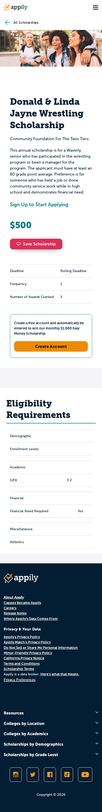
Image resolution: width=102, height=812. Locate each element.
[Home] (15, 7)
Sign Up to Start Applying (39, 204)
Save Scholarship (39, 244)
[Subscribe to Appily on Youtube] (85, 774)
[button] (20, 244)
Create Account (51, 346)
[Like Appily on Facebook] (50, 774)
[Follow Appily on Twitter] (33, 774)
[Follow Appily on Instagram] (16, 774)
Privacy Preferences (19, 680)
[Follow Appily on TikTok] (67, 774)
